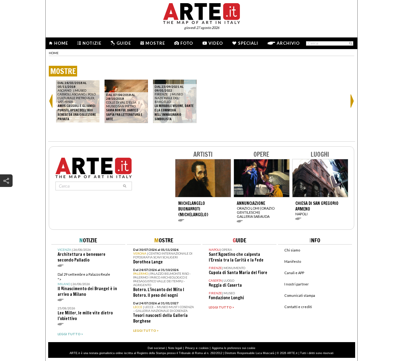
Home (61, 43)
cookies (204, 348)
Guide (123, 43)
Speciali (248, 43)
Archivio (288, 43)
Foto (186, 43)
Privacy (190, 348)
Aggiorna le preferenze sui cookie (233, 348)
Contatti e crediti (298, 307)
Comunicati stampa (299, 295)
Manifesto (292, 261)
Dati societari (156, 348)
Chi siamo (292, 250)
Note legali (175, 348)
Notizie (91, 43)
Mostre (155, 43)
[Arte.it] (201, 12)
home (54, 53)
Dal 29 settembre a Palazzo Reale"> (87, 284)
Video (215, 43)
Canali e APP (294, 273)
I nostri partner (296, 284)
